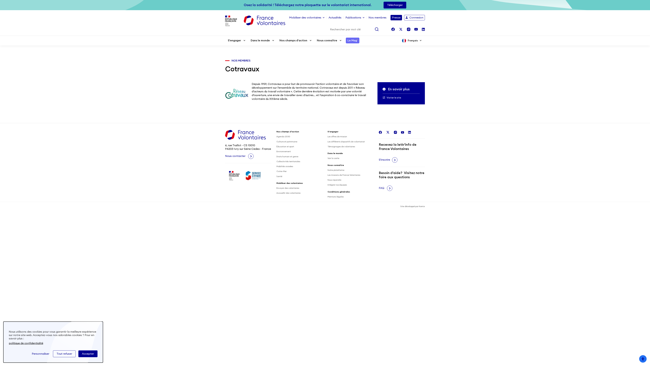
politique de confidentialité (26, 343)
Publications (353, 17)
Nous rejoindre (334, 180)
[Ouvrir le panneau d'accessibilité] (643, 359)
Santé (279, 176)
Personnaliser (40, 353)
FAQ (382, 188)
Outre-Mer (281, 171)
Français (412, 40)
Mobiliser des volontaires (305, 17)
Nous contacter (235, 156)
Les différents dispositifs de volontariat (346, 142)
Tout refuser (64, 353)
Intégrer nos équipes (337, 185)
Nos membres (377, 17)
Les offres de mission (337, 137)
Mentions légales (336, 197)
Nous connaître (327, 40)
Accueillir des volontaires (288, 193)
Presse (396, 17)
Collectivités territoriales (288, 161)
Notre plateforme (336, 170)
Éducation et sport (285, 147)
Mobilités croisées (284, 166)
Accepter (88, 353)
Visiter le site (394, 98)
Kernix (422, 206)
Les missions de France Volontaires (344, 175)
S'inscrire (384, 159)
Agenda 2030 (283, 137)
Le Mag (353, 40)
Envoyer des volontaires (287, 188)
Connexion (416, 17)
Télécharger (395, 5)
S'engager (234, 40)
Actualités (335, 17)
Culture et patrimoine (286, 142)
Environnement (283, 151)
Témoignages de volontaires (341, 147)
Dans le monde (260, 40)
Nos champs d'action (293, 40)
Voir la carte (333, 158)
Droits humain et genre (287, 157)
